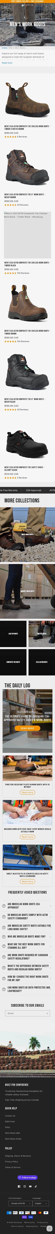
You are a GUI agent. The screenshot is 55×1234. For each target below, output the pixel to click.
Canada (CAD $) (18, 1203)
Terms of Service (12, 1167)
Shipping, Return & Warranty (18, 1156)
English (38, 1203)
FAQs (7, 1127)
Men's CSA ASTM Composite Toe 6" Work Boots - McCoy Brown (24, 196)
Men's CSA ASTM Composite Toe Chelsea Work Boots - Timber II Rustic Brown (27, 128)
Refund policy (29, 1222)
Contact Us (10, 1116)
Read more (7, 63)
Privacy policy (42, 1222)
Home (4, 48)
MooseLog (18, 1222)
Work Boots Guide (13, 1139)
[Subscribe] (47, 1013)
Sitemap (43, 1226)
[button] (3, 6)
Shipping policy (32, 1226)
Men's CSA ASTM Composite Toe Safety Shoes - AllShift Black (24, 469)
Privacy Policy (11, 1161)
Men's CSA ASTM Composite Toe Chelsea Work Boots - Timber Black (27, 264)
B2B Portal (10, 1121)
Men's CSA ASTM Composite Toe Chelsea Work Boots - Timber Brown (27, 332)
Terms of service (17, 1226)
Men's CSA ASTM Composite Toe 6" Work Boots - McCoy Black (24, 400)
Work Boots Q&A (12, 1133)
